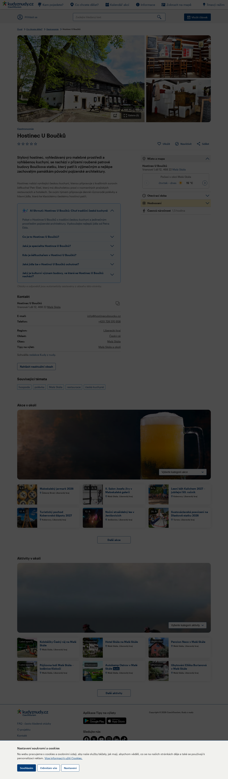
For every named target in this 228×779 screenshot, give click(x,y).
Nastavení (70, 768)
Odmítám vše (48, 768)
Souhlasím (26, 768)
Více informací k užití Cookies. (63, 758)
